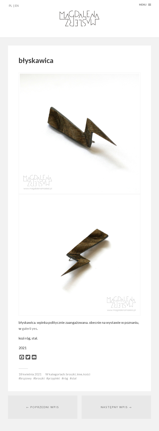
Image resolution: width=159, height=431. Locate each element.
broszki (71, 374)
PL (10, 5)
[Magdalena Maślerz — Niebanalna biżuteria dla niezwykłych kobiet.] (79, 19)
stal (74, 378)
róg (65, 378)
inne (79, 374)
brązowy (26, 378)
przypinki (54, 378)
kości (86, 374)
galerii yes (29, 328)
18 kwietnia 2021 (30, 374)
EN (17, 5)
